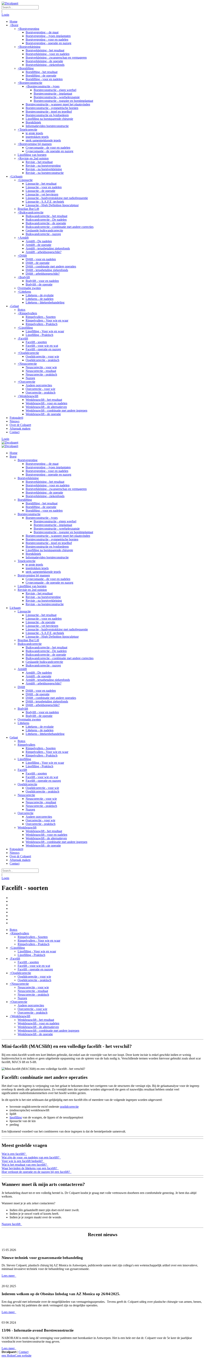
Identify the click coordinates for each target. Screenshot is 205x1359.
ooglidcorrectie (69, 1106)
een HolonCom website (16, 1355)
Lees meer (8, 1275)
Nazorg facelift (11, 1224)
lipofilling (16, 1117)
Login (5, 14)
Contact (23, 1352)
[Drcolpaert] (10, 3)
